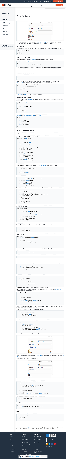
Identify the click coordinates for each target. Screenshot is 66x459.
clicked (22, 381)
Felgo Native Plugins (25, 445)
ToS (10, 442)
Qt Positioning (4, 38)
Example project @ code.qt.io (21, 421)
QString (26, 242)
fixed (34, 175)
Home (4, 10)
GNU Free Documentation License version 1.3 (32, 427)
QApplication (37, 213)
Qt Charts (3, 32)
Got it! (44, 456)
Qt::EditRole (20, 94)
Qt (36, 64)
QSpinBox (28, 169)
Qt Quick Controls (4, 31)
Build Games (5, 20)
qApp (33, 213)
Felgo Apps (23, 436)
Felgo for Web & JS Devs (37, 439)
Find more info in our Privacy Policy (29, 457)
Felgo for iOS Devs (36, 442)
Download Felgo (59, 5)
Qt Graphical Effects (5, 34)
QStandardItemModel (35, 254)
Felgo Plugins (7, 46)
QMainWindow (30, 99)
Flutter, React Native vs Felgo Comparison (38, 452)
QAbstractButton (29, 393)
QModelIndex (27, 64)
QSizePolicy (30, 178)
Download (11, 436)
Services (31, 5)
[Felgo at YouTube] (55, 444)
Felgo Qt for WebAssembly (26, 444)
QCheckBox (26, 115)
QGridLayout (40, 187)
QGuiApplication (21, 237)
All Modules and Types (5, 25)
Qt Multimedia (4, 37)
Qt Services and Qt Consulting (26, 454)
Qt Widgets (24, 12)
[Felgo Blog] (47, 444)
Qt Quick (3, 28)
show (43, 413)
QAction (34, 205)
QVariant (20, 64)
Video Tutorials (5, 48)
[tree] (7, 30)
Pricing (40, 5)
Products (27, 5)
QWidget (24, 106)
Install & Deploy (6, 13)
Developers (45, 5)
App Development (24, 451)
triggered (57, 205)
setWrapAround (43, 165)
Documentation (12, 451)
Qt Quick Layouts (4, 29)
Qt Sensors (3, 40)
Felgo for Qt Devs (36, 437)
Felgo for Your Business (58, 1)
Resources (36, 5)
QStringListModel (19, 225)
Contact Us (52, 5)
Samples (11, 452)
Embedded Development (25, 452)
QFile (19, 229)
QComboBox (18, 115)
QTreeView (42, 318)
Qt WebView (3, 41)
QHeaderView (38, 328)
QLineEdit (39, 115)
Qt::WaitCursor (32, 233)
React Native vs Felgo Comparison (39, 453)
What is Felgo (12, 437)
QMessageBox (21, 406)
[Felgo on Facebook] (52, 444)
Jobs (10, 444)
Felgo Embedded (24, 437)
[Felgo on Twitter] (49, 444)
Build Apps (5, 16)
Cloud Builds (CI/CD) (25, 442)
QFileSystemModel (33, 59)
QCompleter (39, 42)
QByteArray (22, 241)
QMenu (19, 216)
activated (43, 175)
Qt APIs (6, 23)
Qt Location (3, 35)
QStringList (41, 233)
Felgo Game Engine (25, 439)
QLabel (34, 115)
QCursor (32, 237)
